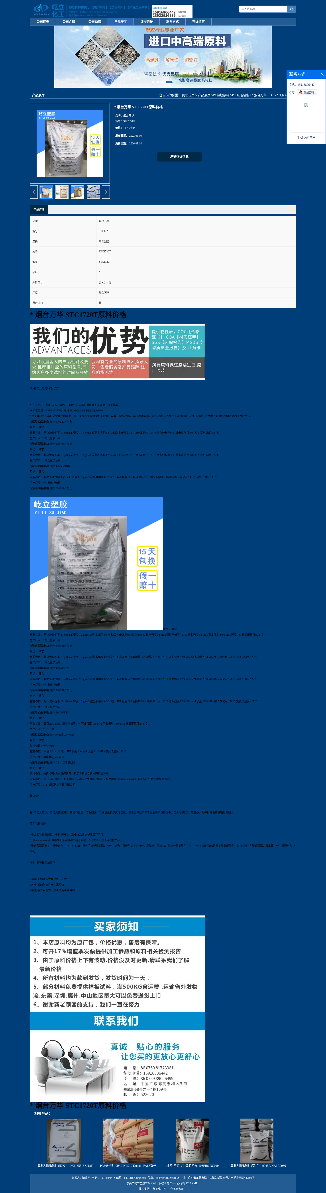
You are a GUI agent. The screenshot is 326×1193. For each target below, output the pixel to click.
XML (195, 1183)
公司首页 (43, 21)
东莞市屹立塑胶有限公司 (141, 1183)
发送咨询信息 (179, 156)
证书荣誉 (146, 21)
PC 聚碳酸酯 (240, 95)
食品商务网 (177, 1189)
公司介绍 (69, 21)
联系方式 (172, 21)
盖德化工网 (159, 1189)
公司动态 (94, 21)
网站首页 (188, 95)
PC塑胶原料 (221, 95)
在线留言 (198, 21)
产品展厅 (120, 21)
